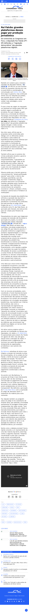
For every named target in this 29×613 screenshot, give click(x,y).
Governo (9, 522)
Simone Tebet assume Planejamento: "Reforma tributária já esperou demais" (18, 534)
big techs (4, 516)
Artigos (15, 595)
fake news (4, 513)
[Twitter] (11, 4)
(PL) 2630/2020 (16, 205)
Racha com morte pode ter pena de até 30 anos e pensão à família (15, 556)
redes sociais (10, 504)
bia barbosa (13, 510)
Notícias (8, 16)
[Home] (14, 7)
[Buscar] (27, 1)
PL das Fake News (9, 390)
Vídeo (25, 522)
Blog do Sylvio (17, 522)
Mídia (3, 522)
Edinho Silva (18, 92)
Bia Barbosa (5, 351)
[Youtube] (21, 4)
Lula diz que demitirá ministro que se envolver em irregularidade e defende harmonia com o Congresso (19, 543)
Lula (3, 504)
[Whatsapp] (1, 4)
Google (12, 507)
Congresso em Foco (20, 119)
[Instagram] (17, 4)
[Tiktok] (24, 4)
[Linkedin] (14, 4)
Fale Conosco (21, 595)
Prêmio (21, 16)
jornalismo (4, 507)
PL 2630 (22, 513)
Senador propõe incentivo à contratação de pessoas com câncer (15, 569)
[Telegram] (4, 4)
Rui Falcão (18, 504)
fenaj (18, 507)
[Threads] (27, 4)
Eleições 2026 (15, 16)
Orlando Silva (6, 223)
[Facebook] (9, 601)
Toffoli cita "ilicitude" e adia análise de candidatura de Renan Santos (14, 583)
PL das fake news (14, 513)
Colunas (11, 595)
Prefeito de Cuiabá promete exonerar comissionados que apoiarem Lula (14, 576)
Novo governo (22, 510)
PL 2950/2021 (22, 333)
